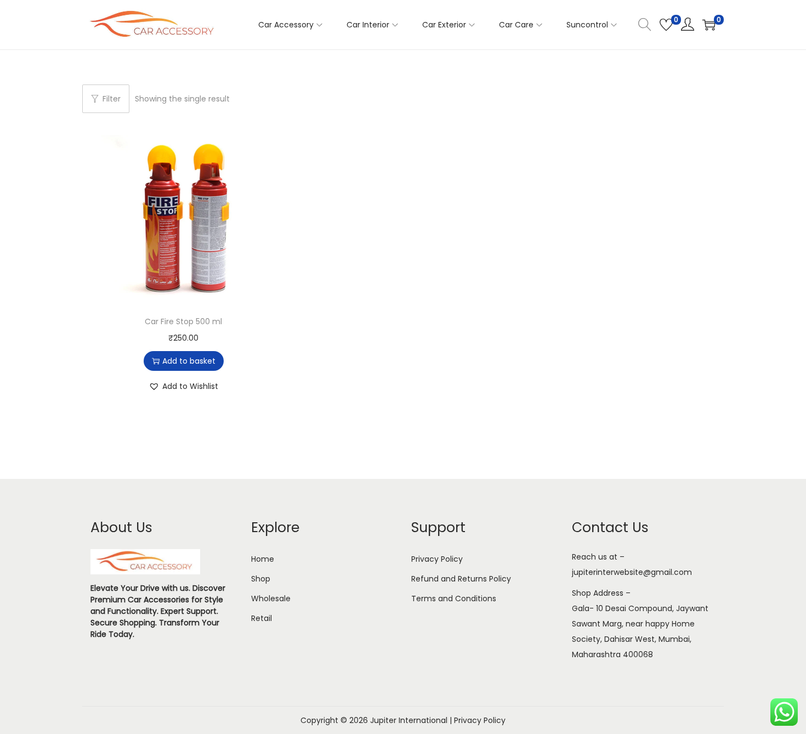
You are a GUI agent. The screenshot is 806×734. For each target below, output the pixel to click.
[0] (666, 24)
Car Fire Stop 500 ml (183, 321)
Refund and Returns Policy (461, 578)
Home (262, 559)
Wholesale (271, 598)
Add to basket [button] (188, 360)
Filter (112, 98)
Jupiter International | (412, 720)
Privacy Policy (437, 559)
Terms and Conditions (453, 598)
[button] (183, 386)
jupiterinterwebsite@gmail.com (632, 572)
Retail (261, 618)
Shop (260, 578)
